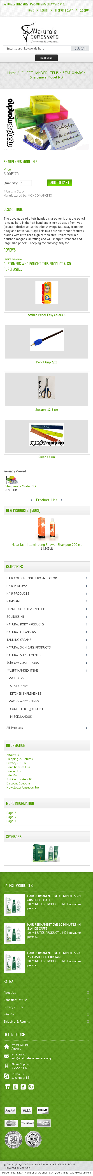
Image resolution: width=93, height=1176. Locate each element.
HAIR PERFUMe (21, 586)
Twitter (15, 1087)
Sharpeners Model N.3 (20, 486)
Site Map (13, 775)
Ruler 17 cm (47, 457)
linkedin (7, 1087)
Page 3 (11, 817)
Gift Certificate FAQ (20, 779)
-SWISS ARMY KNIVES (26, 701)
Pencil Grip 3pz (46, 362)
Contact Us (14, 771)
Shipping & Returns (20, 759)
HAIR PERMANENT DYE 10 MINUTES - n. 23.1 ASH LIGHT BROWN (54, 955)
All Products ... (16, 728)
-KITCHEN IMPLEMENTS (28, 693)
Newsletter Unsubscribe (23, 787)
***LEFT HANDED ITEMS (40, 72)
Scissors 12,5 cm (46, 410)
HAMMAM (17, 601)
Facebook (23, 1087)
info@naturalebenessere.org (31, 1058)
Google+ (31, 1087)
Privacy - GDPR (16, 763)
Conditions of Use (18, 767)
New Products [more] (23, 510)
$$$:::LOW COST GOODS (26, 663)
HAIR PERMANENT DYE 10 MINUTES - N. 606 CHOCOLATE (54, 898)
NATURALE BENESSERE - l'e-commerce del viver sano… (35, 4)
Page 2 (11, 813)
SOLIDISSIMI (19, 617)
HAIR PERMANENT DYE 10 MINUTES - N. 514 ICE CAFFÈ (54, 926)
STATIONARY (73, 72)
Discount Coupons (18, 783)
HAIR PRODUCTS (23, 594)
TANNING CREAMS (23, 640)
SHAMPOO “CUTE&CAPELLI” (30, 609)
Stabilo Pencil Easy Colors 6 (46, 315)
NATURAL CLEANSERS (25, 632)
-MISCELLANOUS (23, 717)
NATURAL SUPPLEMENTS (27, 655)
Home (31, 10)
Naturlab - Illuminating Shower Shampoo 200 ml (47, 544)
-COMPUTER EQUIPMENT (29, 709)
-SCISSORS (19, 678)
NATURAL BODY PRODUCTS (30, 624)
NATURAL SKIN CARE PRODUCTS (32, 647)
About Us (13, 755)
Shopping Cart (63, 10)
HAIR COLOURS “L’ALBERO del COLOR (36, 578)
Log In (44, 10)
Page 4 (11, 821)
